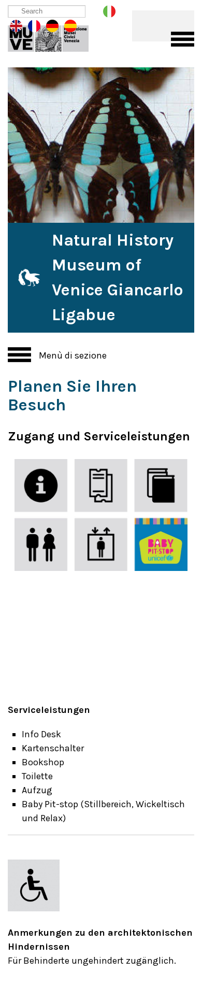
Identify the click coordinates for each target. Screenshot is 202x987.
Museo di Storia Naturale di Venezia (55, 36)
